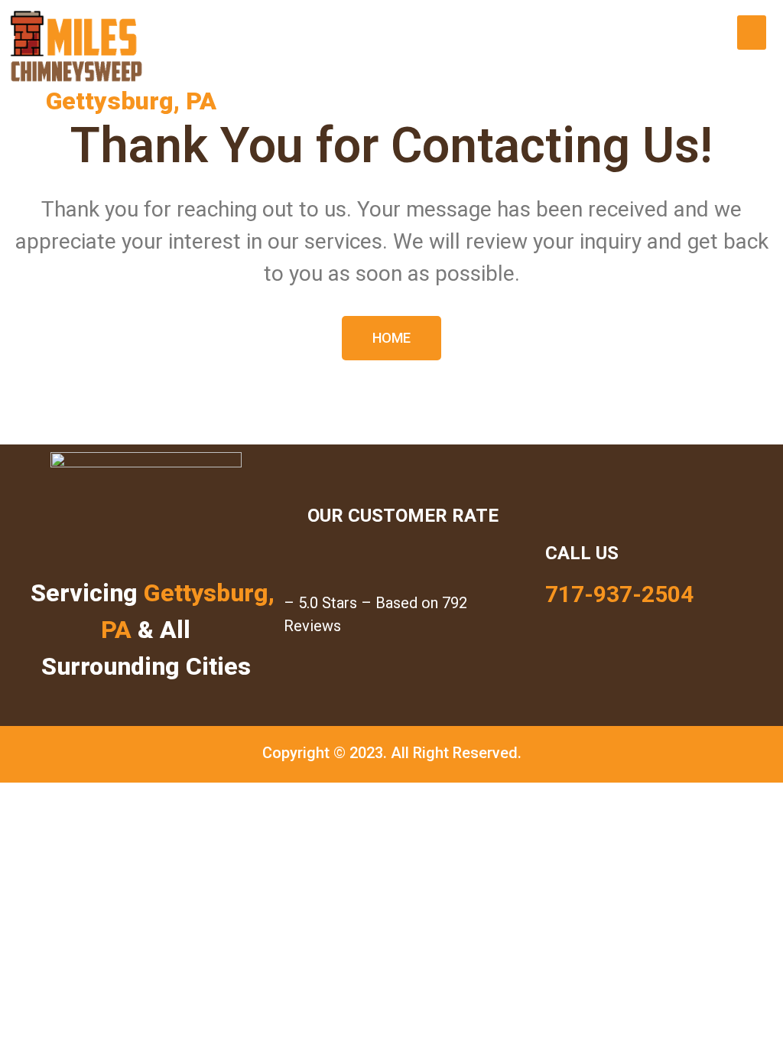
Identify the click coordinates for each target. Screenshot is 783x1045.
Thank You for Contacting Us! (391, 145)
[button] (751, 32)
